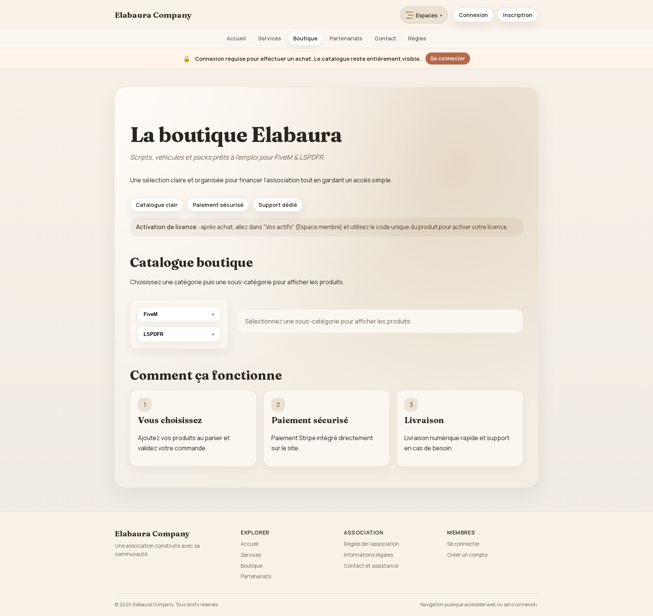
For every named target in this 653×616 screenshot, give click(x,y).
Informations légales (368, 554)
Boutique (305, 38)
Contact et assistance (371, 565)
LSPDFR (153, 334)
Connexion (473, 14)
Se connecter (447, 58)
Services (269, 38)
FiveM (151, 314)
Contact (385, 38)
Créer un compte (467, 554)
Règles (417, 38)
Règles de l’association (371, 544)
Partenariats (346, 38)
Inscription (517, 14)
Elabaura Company (153, 15)
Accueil (236, 38)
